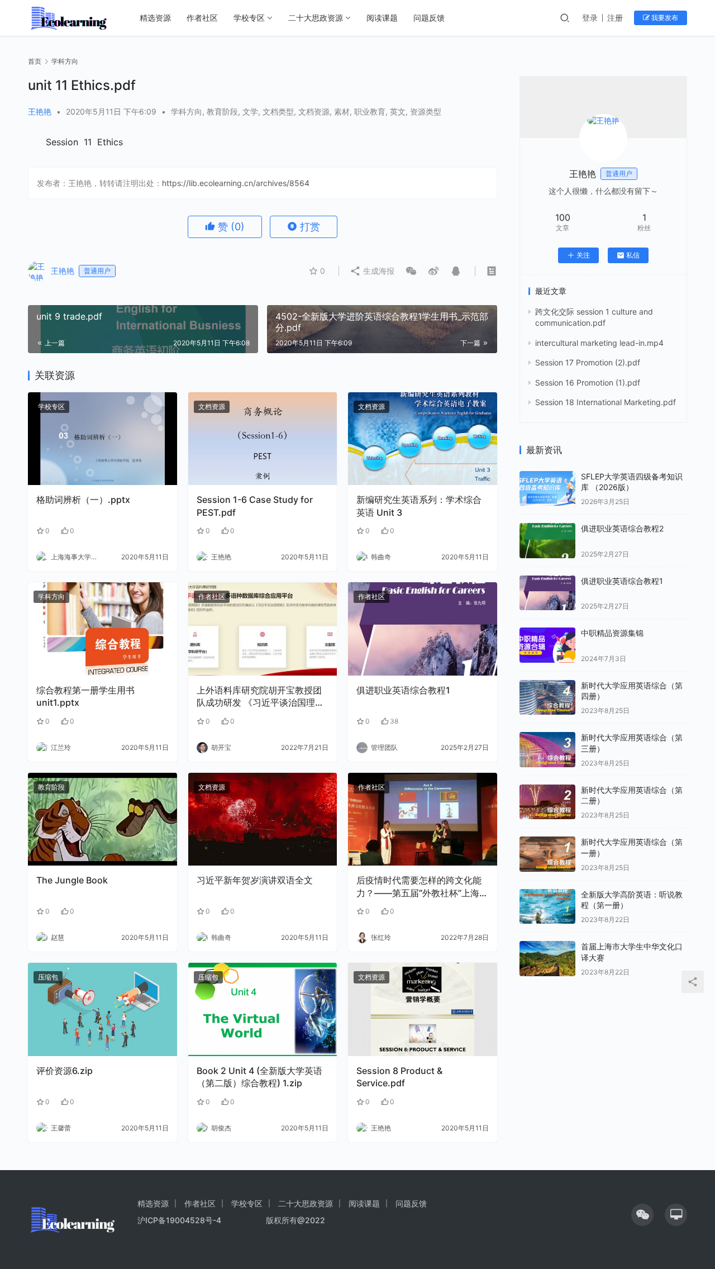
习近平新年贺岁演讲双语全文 (255, 880)
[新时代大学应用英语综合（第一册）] (547, 854)
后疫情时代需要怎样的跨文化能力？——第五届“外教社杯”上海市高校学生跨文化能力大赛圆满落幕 (422, 886)
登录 (590, 17)
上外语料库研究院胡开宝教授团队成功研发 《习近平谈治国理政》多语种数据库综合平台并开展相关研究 (259, 697)
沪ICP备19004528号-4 (180, 1220)
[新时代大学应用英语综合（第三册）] (547, 749)
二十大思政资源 (315, 17)
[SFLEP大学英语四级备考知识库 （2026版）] (547, 488)
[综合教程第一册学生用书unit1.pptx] (102, 629)
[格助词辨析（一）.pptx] (102, 439)
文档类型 (278, 111)
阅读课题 (382, 17)
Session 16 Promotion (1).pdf (587, 382)
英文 (398, 111)
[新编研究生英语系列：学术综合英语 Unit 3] (422, 439)
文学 (250, 111)
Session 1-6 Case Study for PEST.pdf (255, 505)
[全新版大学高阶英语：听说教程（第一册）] (547, 906)
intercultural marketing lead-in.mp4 (599, 343)
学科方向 (186, 111)
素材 (342, 111)
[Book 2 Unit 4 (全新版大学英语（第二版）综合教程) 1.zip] (262, 1009)
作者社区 (202, 17)
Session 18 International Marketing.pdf (605, 402)
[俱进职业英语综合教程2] (547, 540)
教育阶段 (222, 111)
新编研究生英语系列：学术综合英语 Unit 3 (419, 505)
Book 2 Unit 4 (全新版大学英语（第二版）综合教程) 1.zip (259, 1077)
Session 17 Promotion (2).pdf (587, 362)
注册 (615, 17)
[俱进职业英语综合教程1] (422, 629)
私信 (633, 255)
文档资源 (314, 111)
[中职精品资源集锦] (547, 645)
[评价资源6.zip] (102, 1009)
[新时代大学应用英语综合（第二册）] (547, 802)
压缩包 (48, 977)
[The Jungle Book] (102, 819)
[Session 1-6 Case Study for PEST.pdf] (262, 439)
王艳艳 (39, 111)
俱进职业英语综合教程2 (622, 528)
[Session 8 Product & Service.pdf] (422, 1009)
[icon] (642, 1215)
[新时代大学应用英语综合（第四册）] (547, 697)
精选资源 (155, 17)
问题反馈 (429, 17)
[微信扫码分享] (411, 271)
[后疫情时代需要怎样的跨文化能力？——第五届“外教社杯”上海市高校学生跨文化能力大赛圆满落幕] (422, 819)
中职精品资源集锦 (612, 633)
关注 (583, 255)
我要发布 (664, 17)
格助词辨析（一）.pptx (83, 499)
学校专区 (249, 17)
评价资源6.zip (64, 1070)
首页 (34, 61)
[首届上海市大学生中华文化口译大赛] (547, 958)
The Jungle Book (72, 880)
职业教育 (369, 111)
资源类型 (425, 111)
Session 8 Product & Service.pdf (399, 1077)
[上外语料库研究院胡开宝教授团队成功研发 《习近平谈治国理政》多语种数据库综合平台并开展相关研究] (262, 629)
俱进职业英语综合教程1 (403, 690)
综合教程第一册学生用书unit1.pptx (85, 696)
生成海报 (377, 270)
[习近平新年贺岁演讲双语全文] (262, 819)
